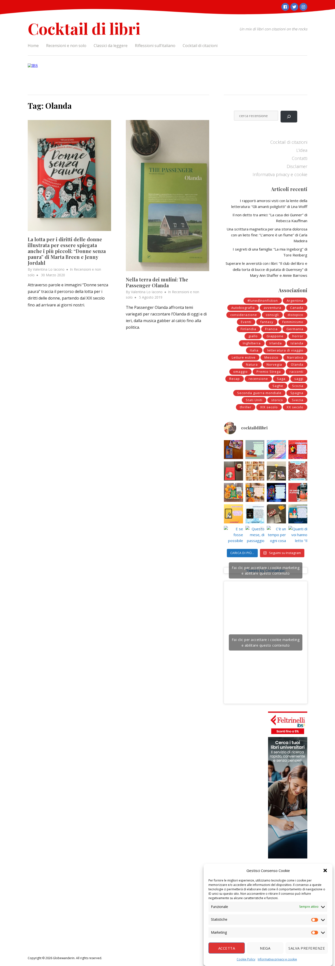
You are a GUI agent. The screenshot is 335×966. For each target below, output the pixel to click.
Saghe (277, 386)
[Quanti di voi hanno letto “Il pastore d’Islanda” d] (298, 535)
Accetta (226, 948)
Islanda (297, 343)
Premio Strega (269, 371)
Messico (271, 357)
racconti (296, 371)
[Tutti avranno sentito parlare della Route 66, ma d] (233, 492)
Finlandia (248, 329)
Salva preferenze (306, 948)
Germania (294, 329)
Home (33, 45)
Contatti (299, 158)
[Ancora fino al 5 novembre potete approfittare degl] (298, 471)
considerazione (243, 315)
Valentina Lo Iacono (48, 269)
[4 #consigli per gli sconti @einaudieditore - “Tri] (255, 471)
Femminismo (292, 322)
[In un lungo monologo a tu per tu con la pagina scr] (298, 449)
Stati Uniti (254, 400)
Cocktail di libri (84, 28)
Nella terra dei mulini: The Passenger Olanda (157, 282)
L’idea (301, 150)
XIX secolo (269, 407)
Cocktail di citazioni (200, 45)
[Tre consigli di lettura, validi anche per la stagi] (298, 492)
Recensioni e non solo (66, 45)
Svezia (297, 400)
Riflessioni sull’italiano (155, 45)
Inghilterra (252, 343)
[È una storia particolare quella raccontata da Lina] (233, 449)
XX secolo (295, 407)
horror (297, 336)
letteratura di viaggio (285, 350)
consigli (272, 315)
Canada (296, 307)
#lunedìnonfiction (262, 300)
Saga (281, 378)
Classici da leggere (111, 45)
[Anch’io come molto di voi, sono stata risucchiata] (276, 513)
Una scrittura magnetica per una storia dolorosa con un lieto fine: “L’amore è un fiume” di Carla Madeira (267, 235)
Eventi (246, 322)
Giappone (275, 336)
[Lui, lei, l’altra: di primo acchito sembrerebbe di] (276, 449)
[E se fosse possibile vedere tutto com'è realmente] (233, 535)
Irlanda (276, 343)
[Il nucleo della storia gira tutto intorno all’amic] (255, 449)
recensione (258, 378)
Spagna (296, 393)
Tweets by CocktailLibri (266, 570)
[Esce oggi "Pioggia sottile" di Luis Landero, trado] (298, 513)
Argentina (295, 300)
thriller (245, 407)
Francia (271, 329)
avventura (272, 307)
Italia (254, 350)
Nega (265, 948)
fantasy (266, 322)
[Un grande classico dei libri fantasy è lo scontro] (255, 513)
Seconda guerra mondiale (259, 393)
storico (277, 400)
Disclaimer (297, 166)
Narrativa (295, 357)
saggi (298, 378)
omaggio (240, 371)
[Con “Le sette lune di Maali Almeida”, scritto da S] (276, 492)
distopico (295, 315)
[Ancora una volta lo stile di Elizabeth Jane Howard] (255, 492)
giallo (253, 336)
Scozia (297, 386)
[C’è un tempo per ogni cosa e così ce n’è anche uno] (276, 535)
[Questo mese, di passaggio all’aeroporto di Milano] (255, 535)
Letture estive (244, 357)
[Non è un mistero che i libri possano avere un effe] (233, 471)
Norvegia (274, 364)
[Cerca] (289, 117)
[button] (325, 870)
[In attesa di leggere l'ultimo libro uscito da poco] (233, 513)
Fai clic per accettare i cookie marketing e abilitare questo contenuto (266, 570)
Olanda (297, 364)
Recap (234, 378)
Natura (252, 364)
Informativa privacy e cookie (277, 959)
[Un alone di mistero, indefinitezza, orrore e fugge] (276, 471)
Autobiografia (243, 307)
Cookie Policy (246, 959)
